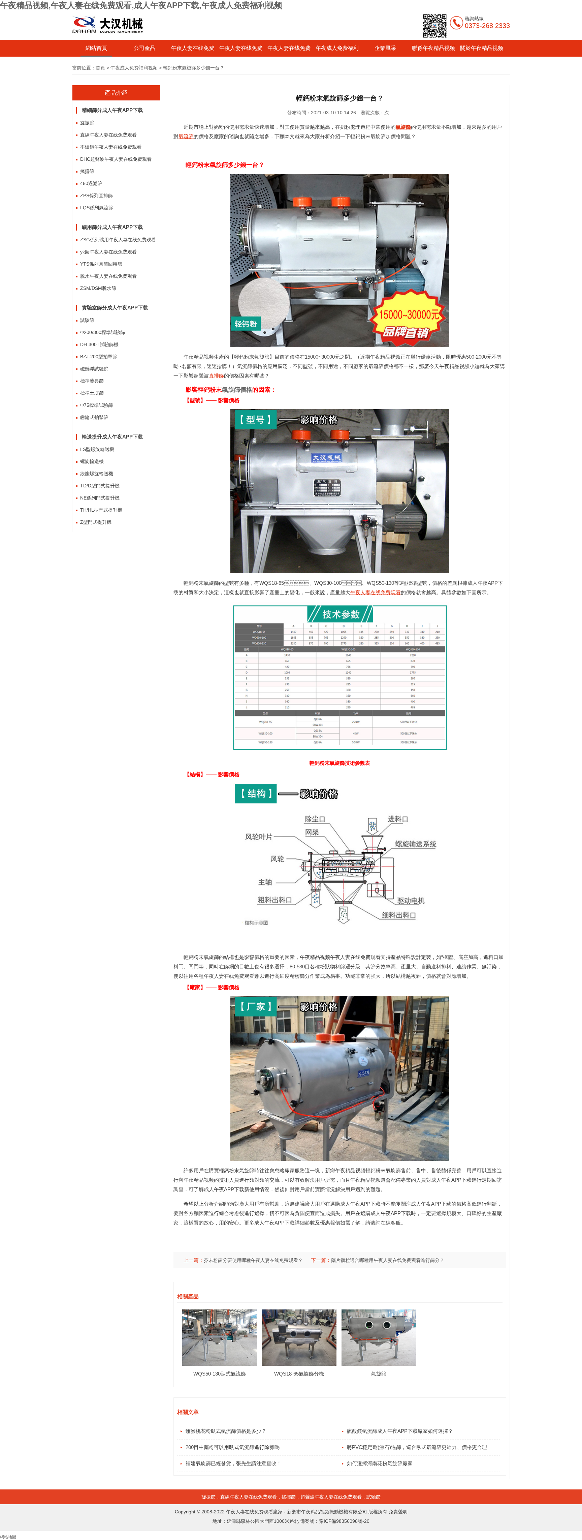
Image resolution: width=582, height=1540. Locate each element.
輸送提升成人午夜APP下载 (112, 437)
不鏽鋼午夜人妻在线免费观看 (110, 147)
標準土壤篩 (92, 393)
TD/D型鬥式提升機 (100, 485)
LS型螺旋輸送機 (97, 449)
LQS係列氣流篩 (96, 207)
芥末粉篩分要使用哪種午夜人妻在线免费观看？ (253, 1260)
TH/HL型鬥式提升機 (101, 510)
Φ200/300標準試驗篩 (102, 332)
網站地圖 (8, 1537)
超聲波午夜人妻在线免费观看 (331, 1497)
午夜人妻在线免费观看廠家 (254, 1511)
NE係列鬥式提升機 (100, 498)
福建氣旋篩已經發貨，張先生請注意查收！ (234, 1463)
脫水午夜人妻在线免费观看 (108, 276)
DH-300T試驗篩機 (99, 344)
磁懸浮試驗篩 (94, 368)
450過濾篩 (91, 183)
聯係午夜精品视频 (433, 48)
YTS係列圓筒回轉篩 (101, 264)
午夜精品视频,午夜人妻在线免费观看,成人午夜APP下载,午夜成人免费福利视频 (141, 5)
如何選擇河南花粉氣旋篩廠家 (380, 1463)
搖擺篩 (87, 171)
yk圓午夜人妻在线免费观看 (108, 251)
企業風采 (385, 48)
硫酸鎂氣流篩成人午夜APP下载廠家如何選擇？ (400, 1431)
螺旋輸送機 (92, 461)
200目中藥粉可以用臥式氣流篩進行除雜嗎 (233, 1447)
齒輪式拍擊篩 (94, 417)
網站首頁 (96, 48)
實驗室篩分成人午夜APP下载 (115, 307)
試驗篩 (87, 320)
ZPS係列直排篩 (96, 195)
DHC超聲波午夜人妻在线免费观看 (116, 159)
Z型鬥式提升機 (95, 522)
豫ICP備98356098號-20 (344, 1521)
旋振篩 (87, 122)
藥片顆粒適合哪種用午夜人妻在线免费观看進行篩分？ (387, 1260)
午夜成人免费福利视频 (134, 67)
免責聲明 (398, 1511)
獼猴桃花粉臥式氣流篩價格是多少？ (226, 1431)
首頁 (100, 67)
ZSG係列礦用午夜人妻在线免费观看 (118, 239)
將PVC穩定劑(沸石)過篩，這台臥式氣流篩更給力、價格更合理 (417, 1447)
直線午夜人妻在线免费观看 (108, 135)
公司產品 (144, 48)
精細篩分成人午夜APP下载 (112, 110)
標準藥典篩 (92, 381)
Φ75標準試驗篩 (96, 405)
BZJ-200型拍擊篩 (98, 356)
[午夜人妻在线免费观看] (108, 37)
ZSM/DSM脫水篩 (98, 288)
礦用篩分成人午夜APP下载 (112, 227)
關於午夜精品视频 (481, 48)
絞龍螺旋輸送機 (96, 473)
